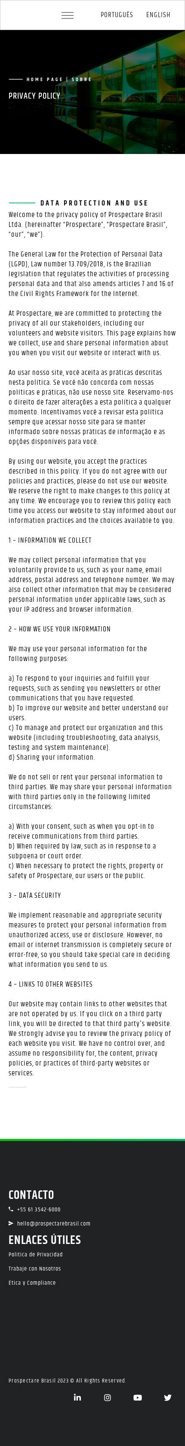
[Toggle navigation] (68, 16)
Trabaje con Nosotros (35, 1269)
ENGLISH (158, 15)
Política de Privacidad (36, 1254)
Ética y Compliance (32, 1283)
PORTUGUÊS (117, 15)
